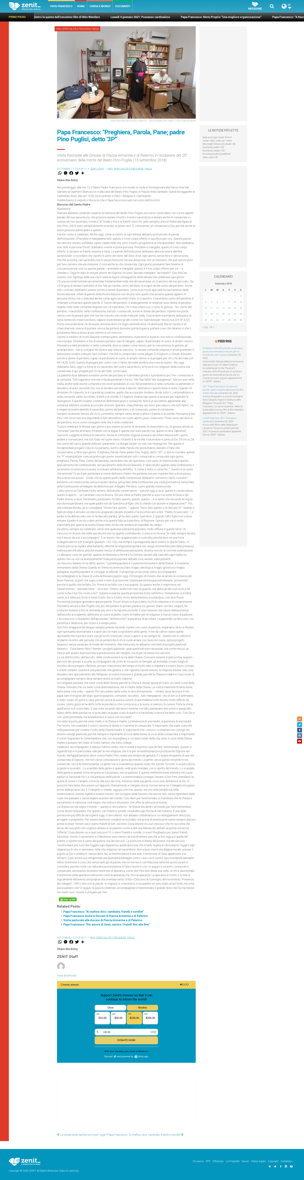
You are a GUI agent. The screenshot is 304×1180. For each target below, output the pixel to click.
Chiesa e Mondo (100, 6)
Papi (58, 29)
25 (211, 320)
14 (229, 308)
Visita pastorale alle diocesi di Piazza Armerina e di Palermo (102, 920)
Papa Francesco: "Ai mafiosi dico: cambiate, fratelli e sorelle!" (103, 911)
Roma (81, 6)
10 (205, 308)
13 (223, 308)
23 (241, 314)
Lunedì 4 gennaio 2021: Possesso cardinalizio (76, 17)
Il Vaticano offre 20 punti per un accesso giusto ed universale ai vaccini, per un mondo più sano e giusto (223, 351)
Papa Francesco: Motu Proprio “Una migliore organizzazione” (157, 17)
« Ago (205, 327)
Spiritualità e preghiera (76, 29)
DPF (208, 1161)
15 (235, 308)
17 (205, 314)
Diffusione (218, 1161)
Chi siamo (198, 1161)
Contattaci (286, 1161)
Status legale (258, 1161)
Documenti (122, 6)
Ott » (212, 327)
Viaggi (95, 29)
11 (211, 308)
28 (229, 320)
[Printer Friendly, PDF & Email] (68, 899)
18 (211, 314)
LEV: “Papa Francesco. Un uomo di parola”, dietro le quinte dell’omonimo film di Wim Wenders (223, 389)
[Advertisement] (126, 1104)
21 (229, 314)
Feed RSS (224, 341)
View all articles (66, 975)
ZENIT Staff (97, 169)
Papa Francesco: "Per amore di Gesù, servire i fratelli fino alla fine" (106, 924)
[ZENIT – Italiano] (28, 6)
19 (217, 314)
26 (217, 320)
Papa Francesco (61, 6)
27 (223, 320)
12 (217, 308)
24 (205, 320)
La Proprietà (232, 1161)
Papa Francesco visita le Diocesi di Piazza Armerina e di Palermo (105, 916)
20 (223, 314)
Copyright (273, 1161)
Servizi (245, 1161)
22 (235, 314)
